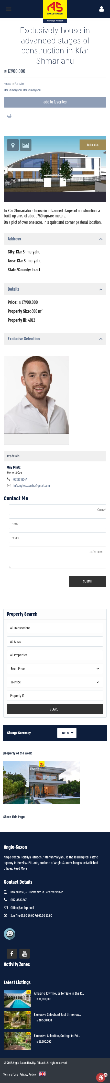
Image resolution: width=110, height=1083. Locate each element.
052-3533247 (18, 899)
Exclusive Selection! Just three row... (58, 1014)
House (7, 83)
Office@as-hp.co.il (22, 907)
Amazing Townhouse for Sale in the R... (59, 993)
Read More (20, 868)
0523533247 (20, 479)
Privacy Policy (28, 1074)
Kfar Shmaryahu (13, 90)
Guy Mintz (36, 394)
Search (55, 709)
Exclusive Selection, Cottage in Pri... (57, 1035)
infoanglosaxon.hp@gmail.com (32, 485)
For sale (19, 83)
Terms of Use (10, 1074)
